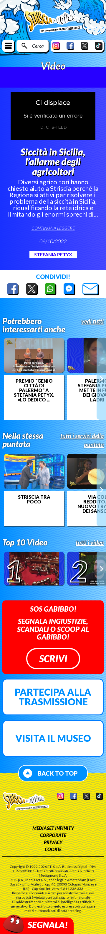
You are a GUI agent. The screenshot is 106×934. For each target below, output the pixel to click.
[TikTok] (98, 46)
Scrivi (53, 658)
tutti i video (90, 542)
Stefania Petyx (53, 254)
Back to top (58, 773)
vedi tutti (92, 321)
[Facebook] (70, 46)
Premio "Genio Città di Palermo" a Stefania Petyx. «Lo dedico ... (34, 390)
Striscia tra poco (34, 499)
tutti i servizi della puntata (82, 440)
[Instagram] (56, 46)
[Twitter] (84, 46)
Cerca (38, 45)
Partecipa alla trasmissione (53, 697)
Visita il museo (53, 738)
